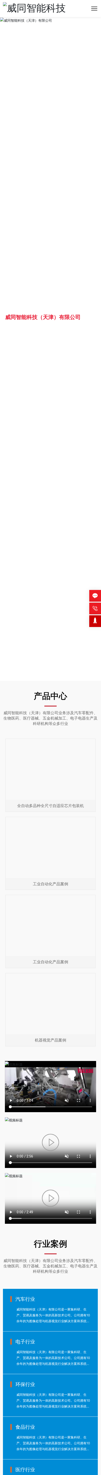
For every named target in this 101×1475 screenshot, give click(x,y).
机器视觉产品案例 (50, 1040)
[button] (49, 675)
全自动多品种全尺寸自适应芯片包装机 (50, 805)
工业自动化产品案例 (50, 883)
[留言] (95, 596)
